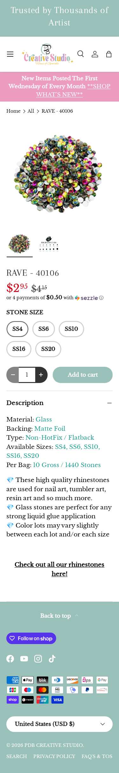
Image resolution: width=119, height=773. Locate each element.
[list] (59, 174)
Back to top (56, 616)
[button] (109, 54)
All (31, 111)
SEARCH (16, 756)
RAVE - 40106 (57, 111)
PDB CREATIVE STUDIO (53, 745)
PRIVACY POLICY (54, 756)
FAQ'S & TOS (97, 756)
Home (13, 111)
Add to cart (83, 374)
